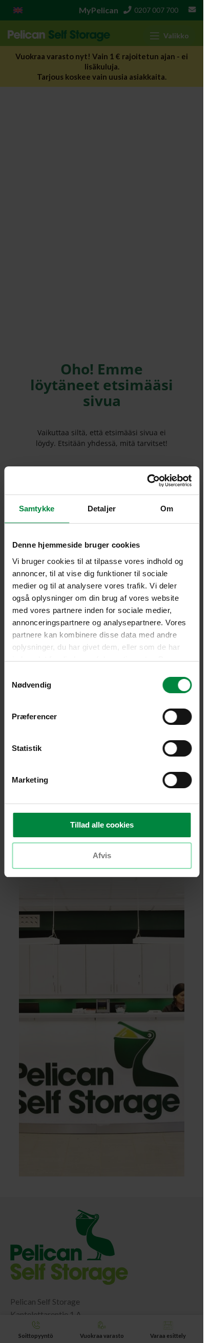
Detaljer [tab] (102, 508)
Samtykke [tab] (36, 508)
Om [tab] (166, 508)
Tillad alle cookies (102, 824)
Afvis (102, 855)
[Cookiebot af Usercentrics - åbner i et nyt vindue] (147, 480)
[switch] (177, 717)
